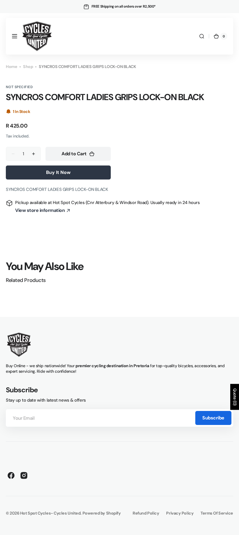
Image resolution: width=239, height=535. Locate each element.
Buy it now (58, 172)
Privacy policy (180, 513)
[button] (14, 36)
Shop (28, 66)
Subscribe (213, 418)
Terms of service (217, 513)
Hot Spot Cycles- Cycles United (50, 513)
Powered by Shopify (101, 513)
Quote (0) (235, 396)
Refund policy (146, 513)
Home (11, 66)
